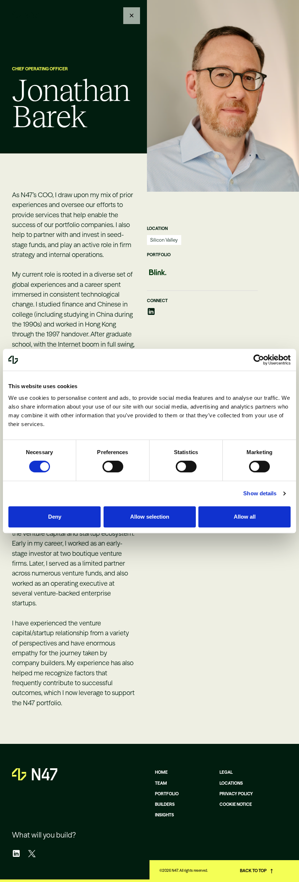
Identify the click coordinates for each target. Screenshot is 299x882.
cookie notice (236, 804)
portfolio (167, 793)
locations (231, 783)
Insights (164, 814)
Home (161, 772)
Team (161, 783)
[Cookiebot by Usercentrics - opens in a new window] (259, 359)
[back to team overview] (131, 15)
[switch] (112, 466)
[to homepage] (25, 14)
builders (165, 804)
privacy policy (236, 793)
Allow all (245, 517)
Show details (259, 493)
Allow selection (149, 517)
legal (226, 772)
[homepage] (34, 774)
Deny (54, 517)
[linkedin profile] (151, 311)
